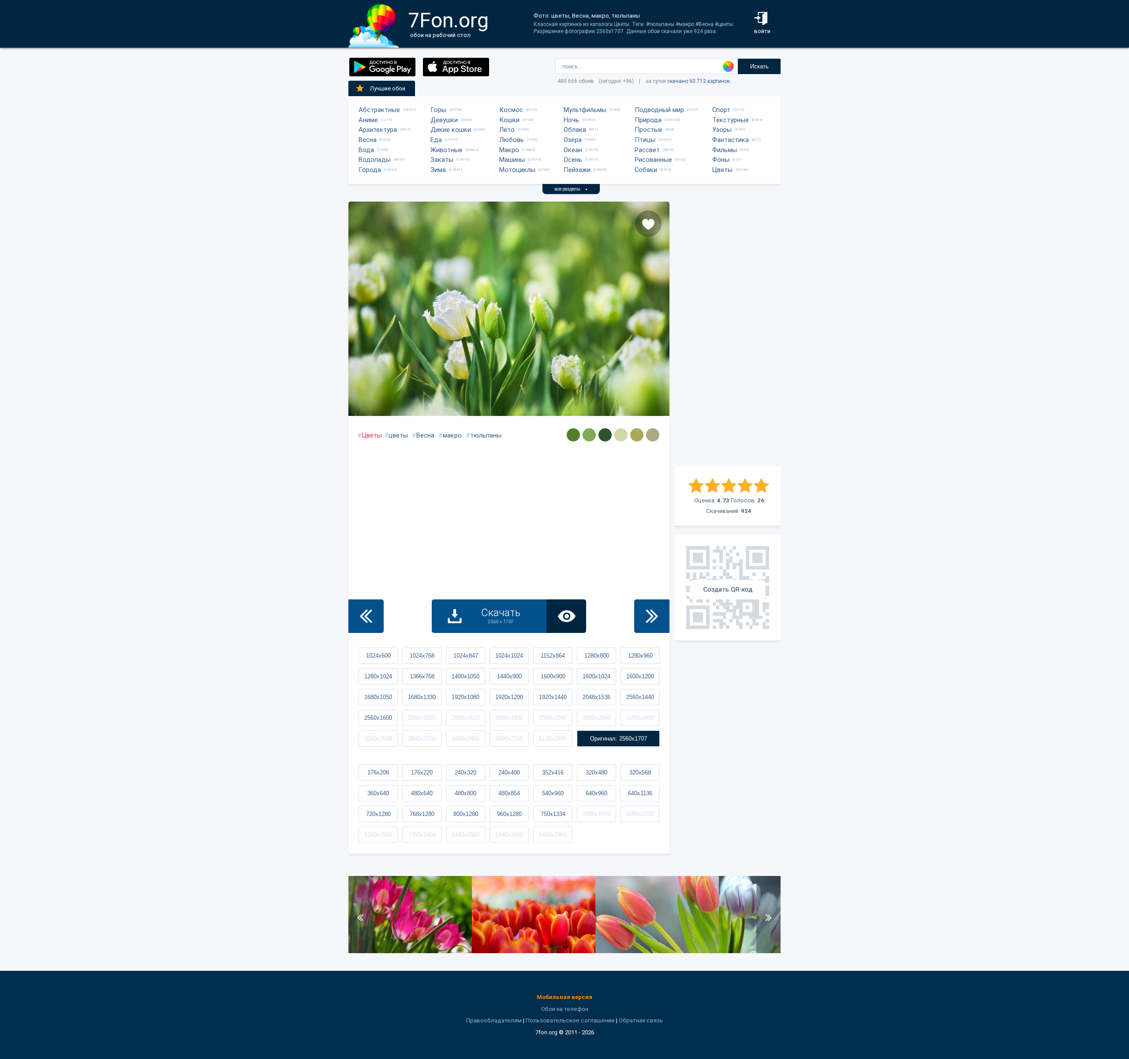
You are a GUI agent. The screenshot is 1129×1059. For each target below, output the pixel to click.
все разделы (571, 189)
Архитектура (378, 130)
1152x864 (553, 655)
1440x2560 (465, 834)
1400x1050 (465, 676)
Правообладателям (494, 1020)
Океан (573, 150)
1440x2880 (509, 834)
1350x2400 (422, 834)
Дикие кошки (450, 130)
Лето (507, 130)
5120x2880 (553, 738)
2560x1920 (422, 718)
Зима (438, 170)
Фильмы (724, 150)
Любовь (511, 140)
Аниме (368, 120)
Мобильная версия (564, 997)
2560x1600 (378, 718)
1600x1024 (596, 676)
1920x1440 (553, 697)
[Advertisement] (728, 334)
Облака (575, 130)
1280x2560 (378, 834)
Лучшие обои (387, 88)
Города (370, 170)
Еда (436, 140)
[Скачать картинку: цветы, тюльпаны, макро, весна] (410, 951)
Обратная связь (641, 1020)
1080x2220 (640, 814)
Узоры (722, 130)
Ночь (571, 120)
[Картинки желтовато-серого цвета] (621, 435)
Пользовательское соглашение (570, 1020)
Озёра (573, 140)
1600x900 (553, 676)
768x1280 (422, 814)
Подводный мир (659, 110)
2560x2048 (553, 718)
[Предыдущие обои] (366, 616)
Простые (648, 130)
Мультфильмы (585, 110)
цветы (398, 435)
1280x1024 (378, 676)
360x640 (378, 793)
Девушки (444, 120)
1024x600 (378, 655)
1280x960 (640, 655)
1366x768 (422, 676)
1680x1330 (422, 697)
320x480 (596, 772)
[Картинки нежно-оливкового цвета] (573, 435)
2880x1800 (509, 718)
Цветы (722, 170)
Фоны (720, 160)
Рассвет (647, 150)
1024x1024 (509, 655)
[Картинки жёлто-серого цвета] (652, 435)
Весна (368, 140)
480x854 (509, 793)
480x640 (422, 793)
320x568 (640, 772)
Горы (438, 110)
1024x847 (465, 655)
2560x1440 (640, 697)
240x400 (509, 772)
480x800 (465, 793)
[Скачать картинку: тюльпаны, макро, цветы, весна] (533, 951)
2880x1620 (465, 718)
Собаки (646, 170)
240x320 (465, 772)
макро (452, 435)
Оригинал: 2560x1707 (618, 738)
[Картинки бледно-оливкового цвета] (636, 435)
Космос (511, 110)
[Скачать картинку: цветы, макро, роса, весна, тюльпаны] (657, 951)
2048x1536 (596, 697)
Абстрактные (379, 110)
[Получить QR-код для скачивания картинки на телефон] (728, 587)
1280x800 (596, 655)
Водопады (375, 160)
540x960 (553, 793)
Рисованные (653, 160)
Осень (573, 160)
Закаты (441, 160)
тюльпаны (485, 435)
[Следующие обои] (651, 616)
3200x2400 (640, 718)
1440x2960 (553, 834)
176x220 (422, 772)
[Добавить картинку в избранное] (648, 223)
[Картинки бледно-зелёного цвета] (589, 435)
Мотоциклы (517, 170)
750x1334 (553, 814)
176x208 (378, 772)
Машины (512, 160)
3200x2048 (596, 718)
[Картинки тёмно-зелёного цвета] (605, 435)
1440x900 (509, 676)
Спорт (721, 110)
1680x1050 (378, 697)
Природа (648, 120)
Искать (759, 66)
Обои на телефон (564, 1009)
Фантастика (730, 140)
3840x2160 (422, 738)
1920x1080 (465, 697)
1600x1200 (640, 676)
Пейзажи (577, 170)
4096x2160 (509, 738)
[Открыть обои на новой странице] (566, 616)
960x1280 (509, 814)
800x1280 (465, 814)
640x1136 (640, 793)
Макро (509, 150)
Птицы (645, 140)
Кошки (509, 120)
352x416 (553, 772)
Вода (366, 150)
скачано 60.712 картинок (698, 81)
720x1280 (378, 814)
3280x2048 (378, 738)
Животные (446, 150)
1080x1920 (596, 814)
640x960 (596, 793)
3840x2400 (465, 738)
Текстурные (730, 120)
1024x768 (422, 655)
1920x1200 (509, 697)
